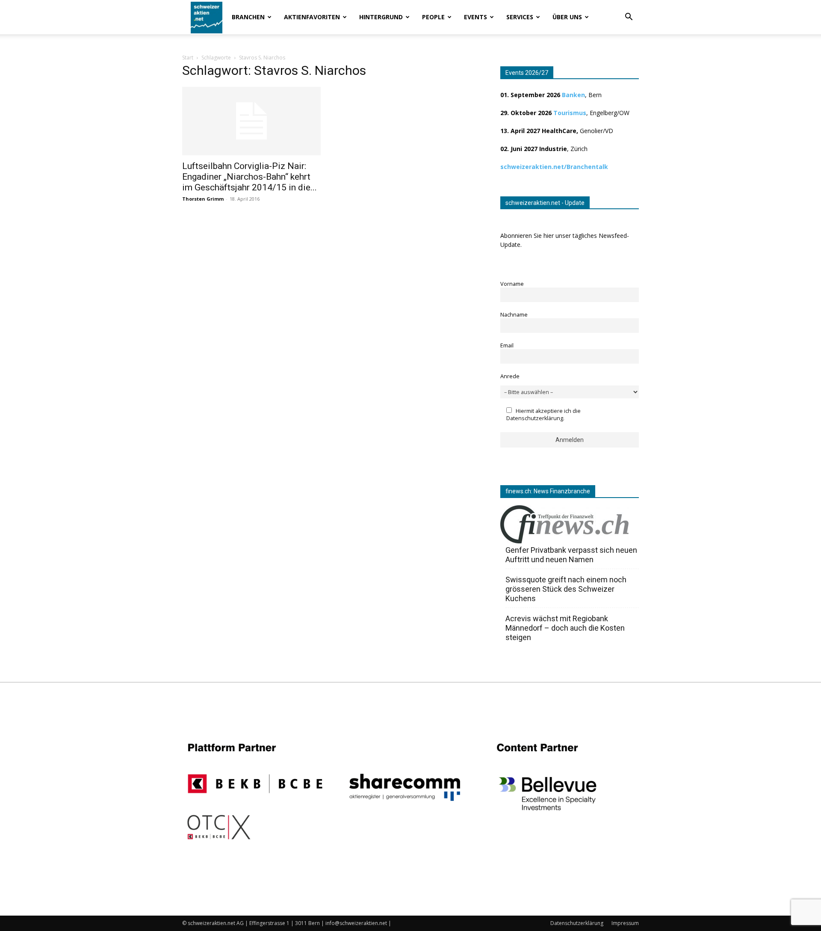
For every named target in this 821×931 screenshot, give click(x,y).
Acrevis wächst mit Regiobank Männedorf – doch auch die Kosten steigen (565, 628)
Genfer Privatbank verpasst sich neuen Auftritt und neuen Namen (571, 555)
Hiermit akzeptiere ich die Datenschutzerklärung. (543, 414)
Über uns (567, 17)
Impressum (625, 923)
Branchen (248, 17)
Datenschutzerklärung (576, 923)
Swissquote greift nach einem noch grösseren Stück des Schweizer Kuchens (565, 589)
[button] (628, 18)
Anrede (510, 376)
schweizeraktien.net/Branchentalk (554, 167)
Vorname (512, 284)
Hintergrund (381, 17)
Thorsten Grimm (203, 199)
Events (475, 17)
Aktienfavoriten (312, 17)
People (433, 17)
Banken (573, 95)
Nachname (514, 314)
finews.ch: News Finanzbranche (547, 491)
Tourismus (569, 113)
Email (507, 345)
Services (519, 17)
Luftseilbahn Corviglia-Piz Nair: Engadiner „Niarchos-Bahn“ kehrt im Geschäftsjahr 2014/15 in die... (249, 177)
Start (187, 57)
